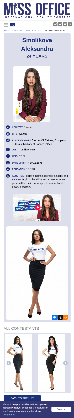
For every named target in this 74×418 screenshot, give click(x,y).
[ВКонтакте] (54, 317)
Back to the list (22, 398)
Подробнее (9, 414)
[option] (21, 363)
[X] (60, 317)
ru (12, 24)
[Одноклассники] (65, 317)
